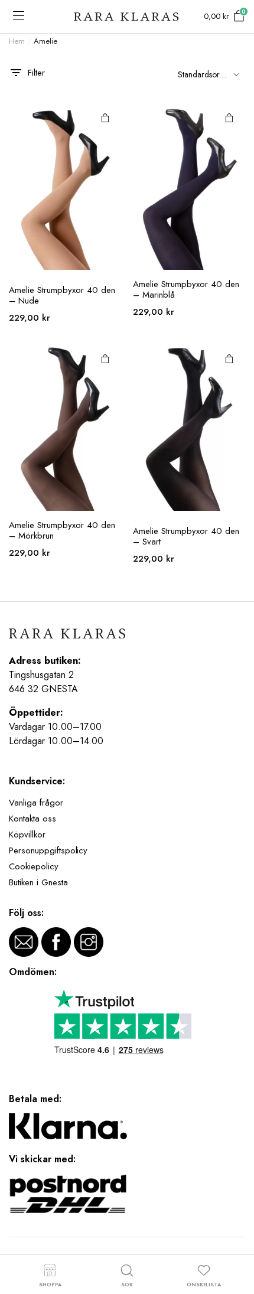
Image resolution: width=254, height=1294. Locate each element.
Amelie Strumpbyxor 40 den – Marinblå (186, 289)
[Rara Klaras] (127, 16)
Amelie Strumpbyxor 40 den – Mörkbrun (62, 530)
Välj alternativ (105, 117)
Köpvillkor (27, 834)
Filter (36, 72)
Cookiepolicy (33, 866)
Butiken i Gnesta (38, 882)
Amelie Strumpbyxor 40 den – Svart (186, 536)
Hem (17, 41)
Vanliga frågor (36, 802)
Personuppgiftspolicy (48, 850)
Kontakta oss (32, 818)
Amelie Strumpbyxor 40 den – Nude (62, 295)
